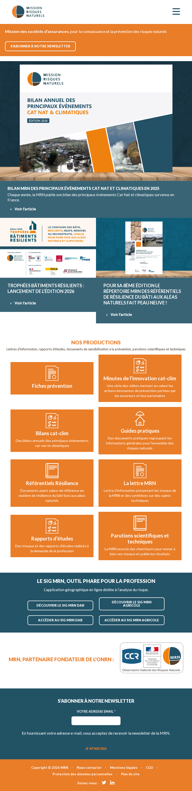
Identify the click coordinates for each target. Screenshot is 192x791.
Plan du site (130, 774)
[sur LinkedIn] (112, 782)
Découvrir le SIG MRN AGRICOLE (132, 603)
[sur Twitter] (104, 782)
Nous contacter (89, 768)
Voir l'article (25, 209)
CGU (149, 768)
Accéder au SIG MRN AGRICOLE (131, 620)
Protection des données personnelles (82, 774)
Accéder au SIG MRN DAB (60, 620)
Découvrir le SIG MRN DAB (60, 605)
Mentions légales (124, 768)
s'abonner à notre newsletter (40, 46)
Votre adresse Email (96, 711)
